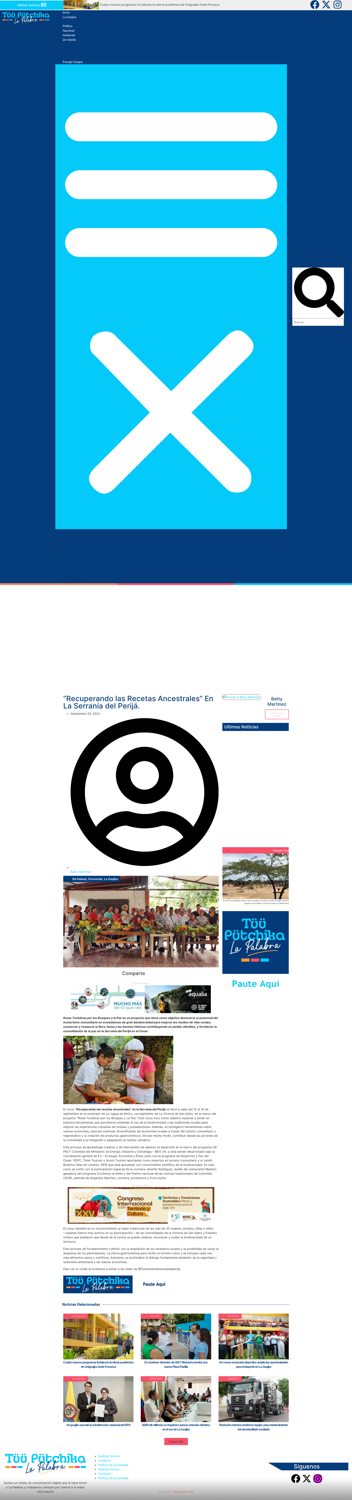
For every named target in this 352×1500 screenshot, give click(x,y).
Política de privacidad (113, 1465)
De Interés (69, 39)
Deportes (76, 53)
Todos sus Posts (276, 714)
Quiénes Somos (109, 1456)
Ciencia (75, 44)
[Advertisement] (176, 663)
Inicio (66, 12)
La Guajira (69, 17)
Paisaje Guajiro (73, 62)
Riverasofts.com (183, 1491)
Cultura (75, 57)
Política (67, 26)
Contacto (104, 1460)
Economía (77, 49)
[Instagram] (337, 4)
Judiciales (77, 21)
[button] (171, 296)
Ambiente (69, 35)
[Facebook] (314, 4)
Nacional (68, 30)
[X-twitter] (326, 4)
